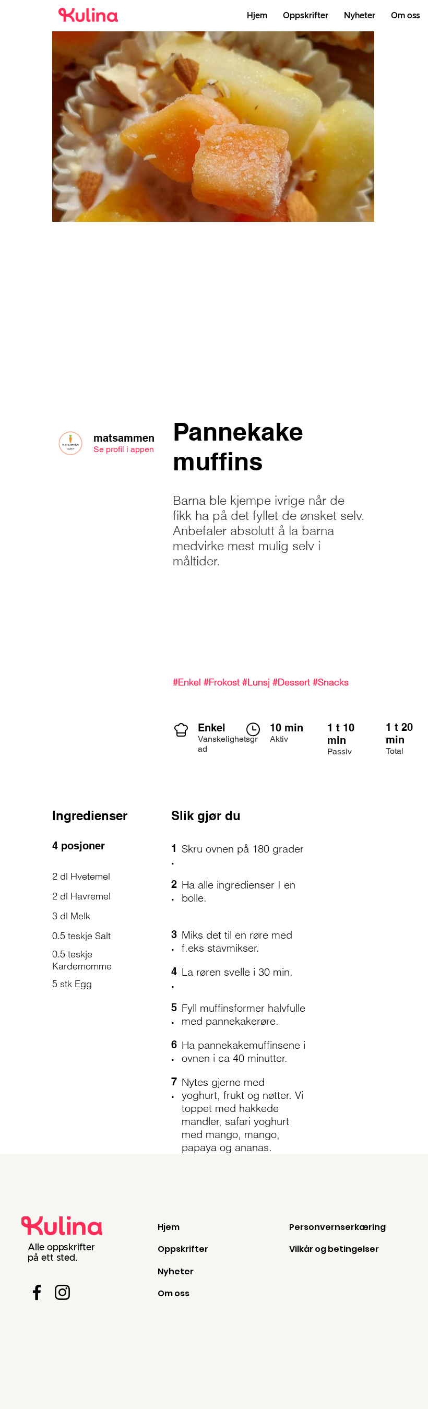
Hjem (169, 1227)
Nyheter (176, 1271)
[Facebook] (37, 1292)
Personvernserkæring (337, 1227)
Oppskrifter (183, 1249)
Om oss (173, 1293)
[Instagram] (62, 1292)
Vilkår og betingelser (334, 1249)
